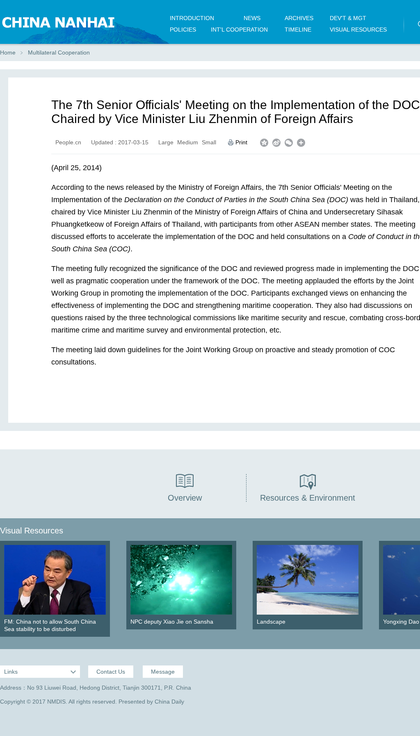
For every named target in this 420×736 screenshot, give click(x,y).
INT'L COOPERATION (239, 29)
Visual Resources (31, 530)
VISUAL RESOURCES (358, 29)
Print (241, 142)
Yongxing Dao (401, 621)
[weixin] (289, 143)
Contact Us (110, 671)
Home (8, 52)
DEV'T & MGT (348, 18)
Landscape (271, 621)
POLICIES (183, 29)
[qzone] (264, 143)
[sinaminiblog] (276, 143)
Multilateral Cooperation (59, 52)
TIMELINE (298, 29)
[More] (301, 143)
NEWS (252, 18)
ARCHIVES (299, 18)
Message (163, 671)
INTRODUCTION (192, 18)
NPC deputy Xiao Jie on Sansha (171, 621)
